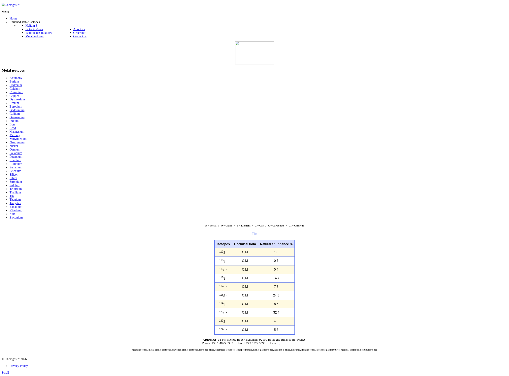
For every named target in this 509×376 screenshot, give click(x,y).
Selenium (15, 171)
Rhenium (15, 160)
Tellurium (16, 188)
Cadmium (16, 85)
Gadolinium (17, 110)
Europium (16, 106)
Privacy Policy (19, 365)
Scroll (5, 372)
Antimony (16, 78)
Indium (14, 120)
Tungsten (15, 203)
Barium (14, 81)
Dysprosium (17, 99)
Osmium (15, 149)
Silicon (14, 174)
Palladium (16, 153)
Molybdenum (18, 138)
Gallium (15, 113)
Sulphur (14, 185)
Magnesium (17, 131)
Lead (13, 128)
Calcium (15, 88)
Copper (14, 95)
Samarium (16, 167)
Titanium (15, 199)
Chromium (16, 92)
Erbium (14, 103)
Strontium (16, 181)
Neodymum (17, 142)
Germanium (17, 117)
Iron (12, 124)
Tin (12, 196)
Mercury (15, 135)
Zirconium (16, 217)
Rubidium (16, 163)
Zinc (12, 214)
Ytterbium (16, 210)
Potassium (16, 156)
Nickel (14, 146)
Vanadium (16, 206)
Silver (13, 178)
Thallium (15, 192)
